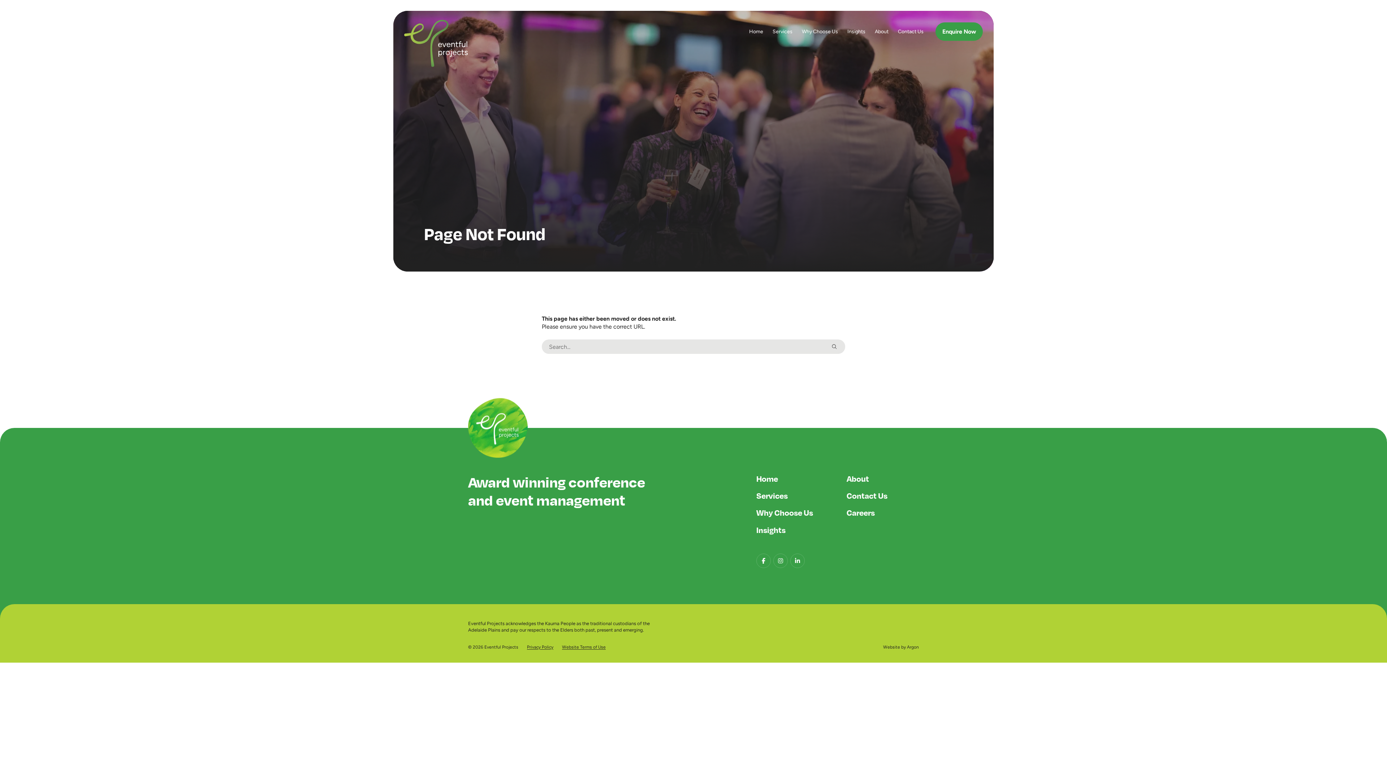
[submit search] (834, 346)
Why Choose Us (820, 31)
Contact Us (911, 31)
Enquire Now (959, 31)
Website (891, 647)
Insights (856, 31)
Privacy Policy (540, 647)
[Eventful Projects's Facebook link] (763, 561)
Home (756, 31)
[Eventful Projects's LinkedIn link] (797, 561)
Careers (861, 512)
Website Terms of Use (584, 647)
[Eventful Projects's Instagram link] (780, 561)
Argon (913, 647)
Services (782, 31)
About (882, 31)
